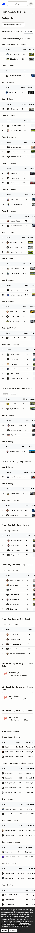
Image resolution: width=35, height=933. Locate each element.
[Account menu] (31, 4)
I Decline (13, 930)
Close (20, 930)
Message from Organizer (13, 24)
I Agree (4, 930)
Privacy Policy (5, 924)
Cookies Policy (24, 923)
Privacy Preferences (21, 926)
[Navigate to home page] (3, 4)
